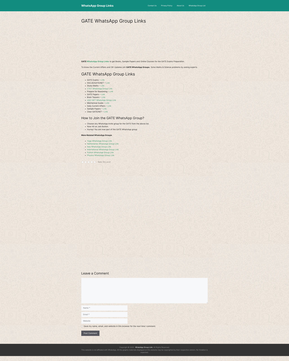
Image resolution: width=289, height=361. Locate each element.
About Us (180, 6)
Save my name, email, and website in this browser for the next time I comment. (120, 326)
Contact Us (152, 6)
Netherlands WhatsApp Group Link (103, 144)
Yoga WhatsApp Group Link (99, 141)
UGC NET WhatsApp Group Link (101, 100)
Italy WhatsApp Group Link (99, 147)
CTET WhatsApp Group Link (99, 89)
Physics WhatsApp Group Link (100, 155)
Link (103, 80)
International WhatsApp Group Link (103, 149)
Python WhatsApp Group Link (100, 152)
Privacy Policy (166, 6)
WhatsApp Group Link (144, 347)
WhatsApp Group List (197, 6)
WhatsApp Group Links (97, 5)
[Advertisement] (144, 43)
